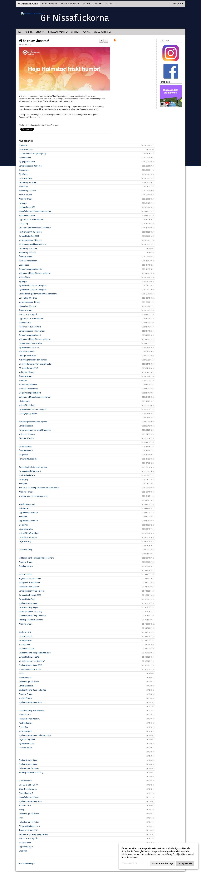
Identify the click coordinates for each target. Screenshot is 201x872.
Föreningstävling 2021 (28, 459)
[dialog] (158, 856)
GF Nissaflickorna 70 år (29, 368)
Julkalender (24, 508)
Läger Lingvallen (26, 529)
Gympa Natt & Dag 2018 (29, 657)
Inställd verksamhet (27, 504)
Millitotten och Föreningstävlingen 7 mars (36, 558)
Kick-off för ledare (26, 351)
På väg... (22, 809)
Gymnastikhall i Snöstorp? (30, 471)
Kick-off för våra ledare (28, 533)
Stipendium (24, 170)
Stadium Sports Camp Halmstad (32, 616)
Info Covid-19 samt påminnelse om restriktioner (39, 488)
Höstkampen (24, 401)
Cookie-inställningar (26, 863)
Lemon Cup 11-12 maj (28, 298)
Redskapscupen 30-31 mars (31, 620)
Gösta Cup (23, 186)
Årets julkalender (26, 450)
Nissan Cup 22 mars (27, 252)
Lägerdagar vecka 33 (28, 537)
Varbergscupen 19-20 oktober (31, 591)
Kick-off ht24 (24, 277)
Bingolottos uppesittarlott (30, 335)
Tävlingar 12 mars (26, 438)
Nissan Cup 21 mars (27, 191)
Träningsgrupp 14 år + (28, 413)
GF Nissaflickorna (29, 4)
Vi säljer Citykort (25, 698)
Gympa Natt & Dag (27, 599)
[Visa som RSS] (115, 41)
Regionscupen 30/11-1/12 (30, 578)
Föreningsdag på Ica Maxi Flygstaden (35, 430)
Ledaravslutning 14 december (31, 710)
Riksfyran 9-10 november (29, 583)
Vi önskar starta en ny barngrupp (32, 153)
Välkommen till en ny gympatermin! (33, 834)
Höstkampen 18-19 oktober (30, 232)
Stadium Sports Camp (28, 603)
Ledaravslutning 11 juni (28, 607)
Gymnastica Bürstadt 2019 (30, 595)
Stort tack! (23, 145)
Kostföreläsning (26, 723)
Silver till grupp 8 (26, 793)
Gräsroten (23, 851)
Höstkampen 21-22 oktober (30, 343)
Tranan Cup (23, 224)
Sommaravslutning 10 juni (30, 669)
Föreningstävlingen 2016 (29, 826)
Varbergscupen (25, 446)
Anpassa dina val (129, 863)
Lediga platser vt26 (27, 207)
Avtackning (23, 479)
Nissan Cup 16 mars (27, 306)
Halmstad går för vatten (29, 682)
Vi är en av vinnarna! (34, 41)
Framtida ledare (25, 748)
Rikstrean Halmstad (27, 215)
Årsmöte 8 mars (25, 376)
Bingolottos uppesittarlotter (30, 269)
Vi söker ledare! (25, 781)
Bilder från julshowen (28, 789)
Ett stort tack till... (26, 574)
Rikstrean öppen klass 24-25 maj (32, 244)
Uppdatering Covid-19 (28, 512)
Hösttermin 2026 (26, 149)
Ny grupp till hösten (27, 162)
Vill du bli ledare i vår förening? (32, 661)
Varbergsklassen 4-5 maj (29, 302)
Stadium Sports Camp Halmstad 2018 (35, 735)
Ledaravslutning (25, 178)
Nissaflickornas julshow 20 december (35, 211)
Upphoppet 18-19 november (31, 318)
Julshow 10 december (28, 389)
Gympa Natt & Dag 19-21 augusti (32, 409)
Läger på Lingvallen (27, 739)
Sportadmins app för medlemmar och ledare (38, 294)
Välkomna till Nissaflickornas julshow (35, 228)
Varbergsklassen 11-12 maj (30, 611)
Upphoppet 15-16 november (31, 219)
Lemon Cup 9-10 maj (27, 182)
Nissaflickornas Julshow (29, 719)
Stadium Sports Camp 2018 (30, 665)
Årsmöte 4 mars (25, 199)
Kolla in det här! (25, 195)
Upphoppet (24, 265)
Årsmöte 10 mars (26, 492)
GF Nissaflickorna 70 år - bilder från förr (35, 364)
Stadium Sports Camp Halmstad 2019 (35, 653)
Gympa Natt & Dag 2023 (29, 347)
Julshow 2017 (25, 715)
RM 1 (21, 818)
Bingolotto (23, 455)
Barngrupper (48, 4)
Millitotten (23, 380)
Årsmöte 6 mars (25, 310)
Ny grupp (23, 203)
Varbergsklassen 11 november (32, 331)
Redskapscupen (26, 566)
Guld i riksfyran (25, 677)
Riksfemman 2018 (26, 649)
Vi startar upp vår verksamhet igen (33, 496)
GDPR (21, 673)
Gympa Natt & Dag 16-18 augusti (32, 285)
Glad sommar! (25, 158)
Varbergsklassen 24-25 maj (30, 240)
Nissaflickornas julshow (29, 587)
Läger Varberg (25, 541)
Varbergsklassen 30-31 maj (30, 166)
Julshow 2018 (25, 632)
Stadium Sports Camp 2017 (30, 801)
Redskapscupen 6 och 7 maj (31, 772)
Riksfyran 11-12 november (30, 327)
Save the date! (25, 842)
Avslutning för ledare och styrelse (33, 360)
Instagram (23, 483)
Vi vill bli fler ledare (27, 475)
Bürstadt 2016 (25, 805)
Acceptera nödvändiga (162, 863)
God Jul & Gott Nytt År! (28, 785)
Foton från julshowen (28, 384)
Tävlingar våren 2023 (27, 356)
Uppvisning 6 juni (26, 847)
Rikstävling (23, 174)
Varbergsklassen (26, 426)
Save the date (24, 644)
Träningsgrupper (91, 4)
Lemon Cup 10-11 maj (28, 248)
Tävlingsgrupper (69, 4)
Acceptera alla (185, 863)
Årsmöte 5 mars (25, 257)
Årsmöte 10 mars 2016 (28, 830)
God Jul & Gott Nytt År (28, 314)
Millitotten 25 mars (26, 372)
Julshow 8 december (28, 261)
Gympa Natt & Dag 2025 (29, 236)
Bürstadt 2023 (25, 323)
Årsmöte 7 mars (25, 694)
